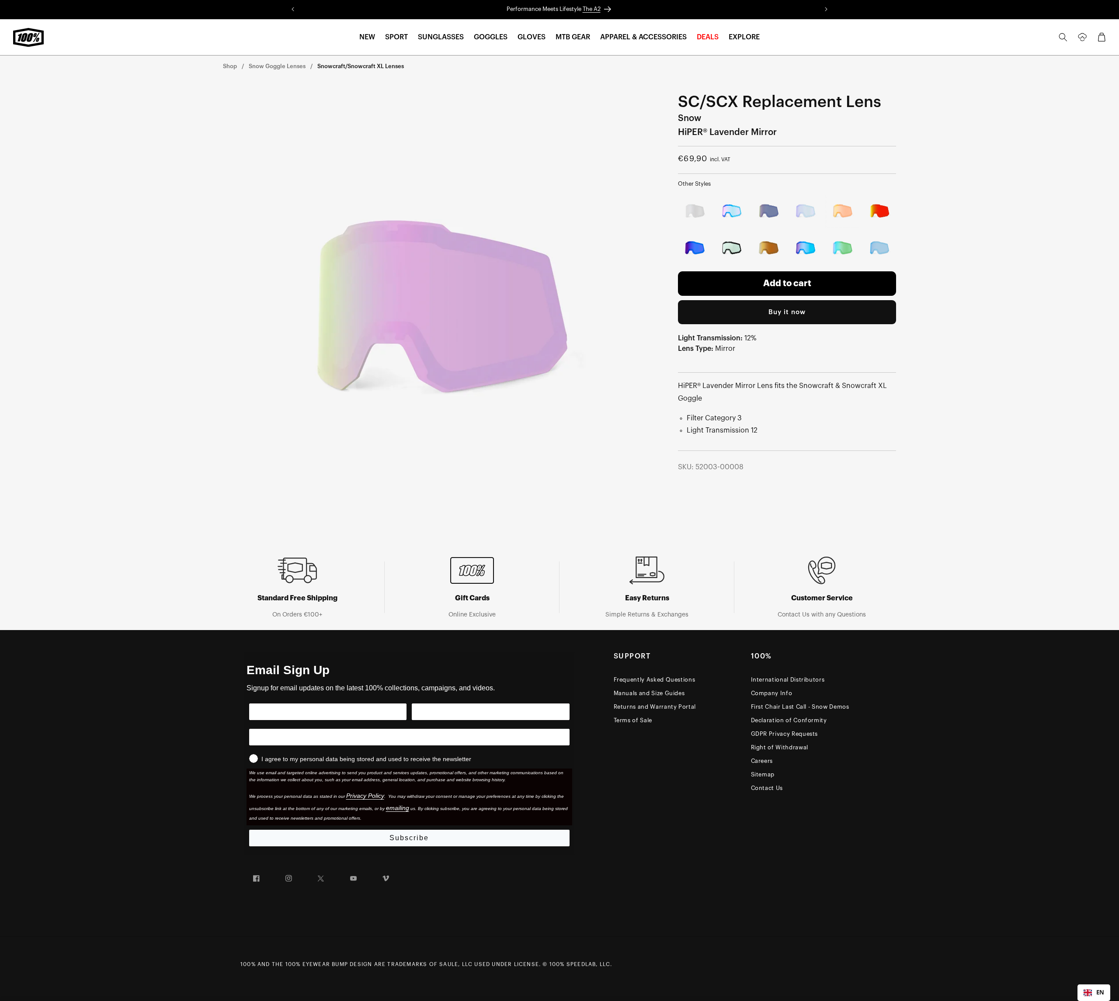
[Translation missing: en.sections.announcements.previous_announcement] (292, 9)
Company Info (771, 693)
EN (1100, 992)
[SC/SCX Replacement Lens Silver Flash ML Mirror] (806, 211)
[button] (367, 37)
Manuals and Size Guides (649, 693)
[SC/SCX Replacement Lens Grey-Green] (732, 248)
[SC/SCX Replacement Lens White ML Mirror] (768, 211)
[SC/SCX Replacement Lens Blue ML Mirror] (806, 248)
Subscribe (409, 838)
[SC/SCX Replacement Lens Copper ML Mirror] (842, 211)
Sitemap (763, 774)
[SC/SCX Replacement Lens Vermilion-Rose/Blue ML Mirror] (880, 248)
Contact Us (767, 788)
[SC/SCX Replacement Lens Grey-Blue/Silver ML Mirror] (695, 211)
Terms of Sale (633, 720)
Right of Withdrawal (779, 747)
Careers (762, 761)
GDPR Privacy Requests (784, 734)
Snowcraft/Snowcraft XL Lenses (360, 66)
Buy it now (787, 312)
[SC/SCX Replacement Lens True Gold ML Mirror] (768, 248)
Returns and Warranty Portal (655, 707)
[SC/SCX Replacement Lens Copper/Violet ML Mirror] (695, 248)
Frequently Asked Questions (654, 679)
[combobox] (1093, 992)
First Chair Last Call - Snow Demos (800, 707)
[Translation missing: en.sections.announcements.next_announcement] (826, 9)
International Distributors (788, 679)
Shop (230, 66)
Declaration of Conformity (789, 720)
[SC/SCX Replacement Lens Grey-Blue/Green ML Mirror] (842, 248)
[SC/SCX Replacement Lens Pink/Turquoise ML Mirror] (732, 211)
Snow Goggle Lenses (277, 66)
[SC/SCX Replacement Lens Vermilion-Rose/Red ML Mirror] (880, 211)
